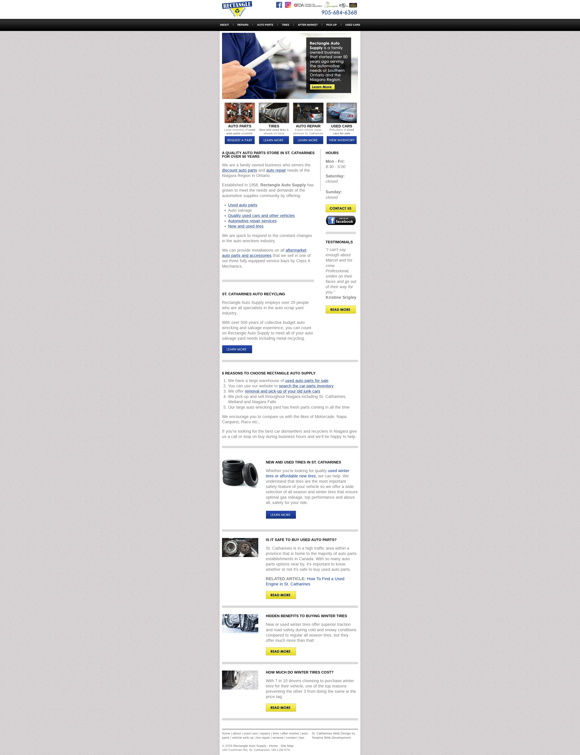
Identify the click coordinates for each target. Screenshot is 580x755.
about (237, 733)
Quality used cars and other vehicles (261, 215)
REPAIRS (242, 24)
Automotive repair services (252, 221)
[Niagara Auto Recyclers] (341, 211)
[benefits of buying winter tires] (240, 632)
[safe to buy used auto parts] (240, 556)
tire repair (263, 737)
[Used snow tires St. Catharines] (274, 144)
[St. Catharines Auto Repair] (308, 123)
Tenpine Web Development (331, 737)
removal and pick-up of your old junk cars (282, 391)
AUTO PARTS (265, 24)
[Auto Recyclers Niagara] (237, 352)
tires (276, 733)
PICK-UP (331, 24)
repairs (265, 733)
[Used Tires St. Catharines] (240, 488)
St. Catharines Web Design (331, 733)
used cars (250, 733)
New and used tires (246, 226)
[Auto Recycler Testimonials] (341, 312)
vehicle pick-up (243, 737)
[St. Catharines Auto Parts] (239, 123)
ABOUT (224, 24)
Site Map (287, 745)
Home (273, 745)
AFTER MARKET (308, 24)
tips (301, 737)
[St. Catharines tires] (274, 123)
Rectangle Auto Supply (249, 745)
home (226, 733)
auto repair (276, 170)
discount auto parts (239, 170)
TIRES (285, 24)
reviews (278, 737)
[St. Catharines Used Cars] (341, 123)
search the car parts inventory (306, 386)
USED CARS (352, 24)
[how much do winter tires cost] (240, 688)
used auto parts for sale (307, 380)
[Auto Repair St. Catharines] (308, 144)
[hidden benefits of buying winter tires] (281, 654)
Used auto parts (242, 205)
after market (290, 733)
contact (291, 737)
